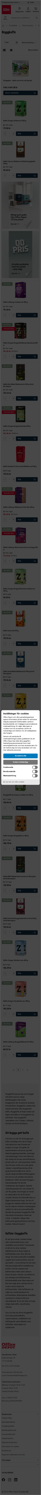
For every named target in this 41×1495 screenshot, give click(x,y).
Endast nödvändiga (20, 762)
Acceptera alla (20, 756)
